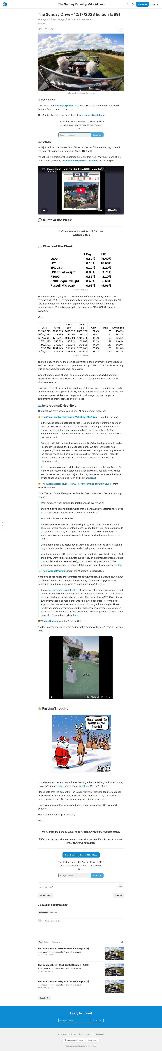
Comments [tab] (43, 912)
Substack (69, 1046)
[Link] (34, 142)
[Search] (127, 4)
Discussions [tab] (56, 942)
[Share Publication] (132, 4)
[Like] (40, 29)
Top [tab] (40, 942)
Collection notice (97, 1034)
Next (117, 895)
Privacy (80, 1034)
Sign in (155, 4)
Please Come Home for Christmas (80, 160)
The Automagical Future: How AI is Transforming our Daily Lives (76, 483)
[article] (81, 953)
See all (43, 998)
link (93, 478)
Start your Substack (75, 1040)
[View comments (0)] (46, 29)
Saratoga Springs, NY (66, 105)
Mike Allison (48, 954)
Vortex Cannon (49, 621)
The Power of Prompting (54, 571)
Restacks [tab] (53, 912)
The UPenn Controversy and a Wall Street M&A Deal (69, 417)
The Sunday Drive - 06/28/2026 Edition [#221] (63, 965)
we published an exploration (63, 590)
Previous (47, 895)
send (60, 786)
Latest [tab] (46, 942)
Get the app (92, 1040)
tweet (82, 786)
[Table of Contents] (2, 525)
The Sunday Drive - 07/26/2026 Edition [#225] (63, 948)
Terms (87, 1034)
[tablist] (48, 912)
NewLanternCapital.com (92, 115)
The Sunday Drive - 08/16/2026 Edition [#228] (63, 981)
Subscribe (142, 4)
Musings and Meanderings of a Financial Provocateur (59, 952)
